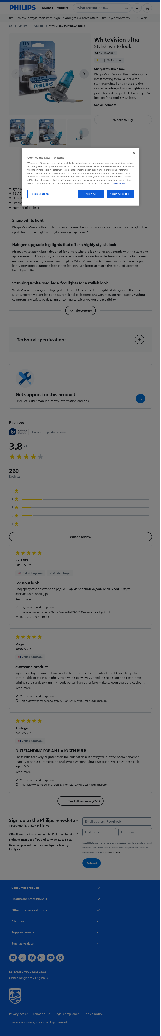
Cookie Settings (39, 194)
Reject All (89, 194)
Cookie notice (117, 183)
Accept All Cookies (118, 194)
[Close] (132, 152)
